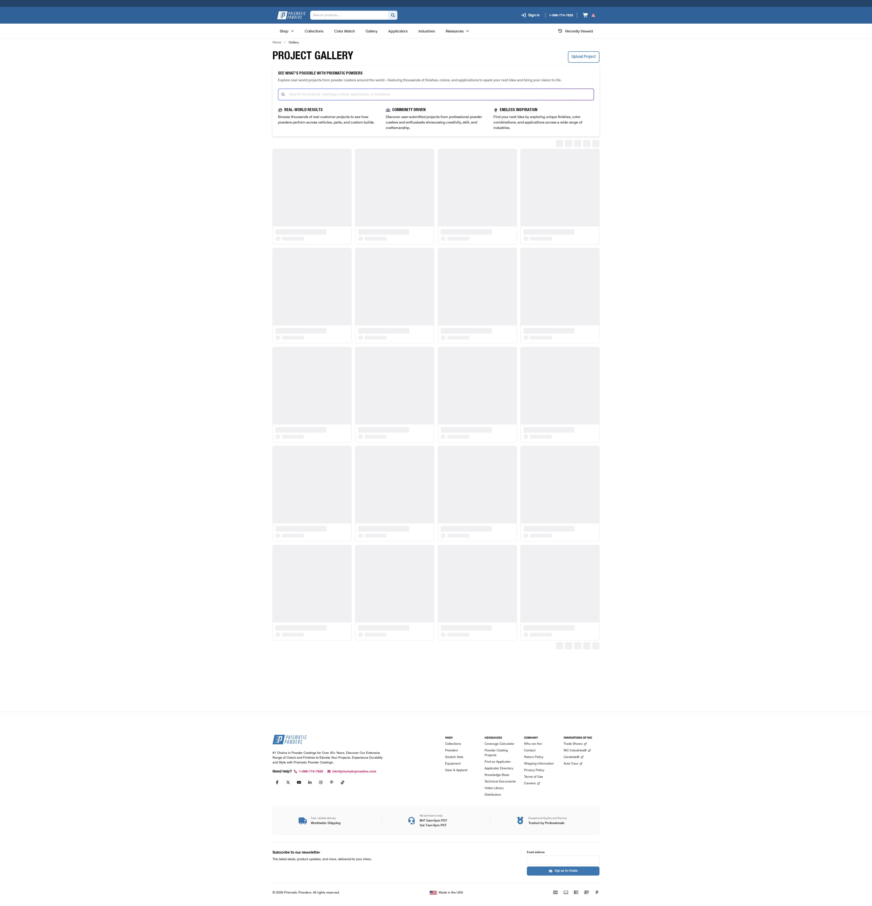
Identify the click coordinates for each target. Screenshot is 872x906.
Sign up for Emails (566, 871)
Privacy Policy (534, 770)
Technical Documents (500, 781)
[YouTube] (298, 782)
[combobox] (436, 94)
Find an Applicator (498, 762)
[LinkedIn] (309, 782)
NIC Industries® (575, 750)
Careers (530, 783)
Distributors (493, 794)
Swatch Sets (454, 757)
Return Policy (533, 757)
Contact (529, 750)
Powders (451, 750)
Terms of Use (533, 777)
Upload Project (584, 57)
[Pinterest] (331, 782)
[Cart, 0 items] (589, 15)
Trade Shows (573, 744)
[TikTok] (342, 782)
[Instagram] (320, 782)
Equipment (453, 763)
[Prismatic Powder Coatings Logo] (291, 15)
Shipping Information (539, 763)
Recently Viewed (579, 31)
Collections (453, 744)
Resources (454, 31)
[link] (294, 42)
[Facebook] (277, 782)
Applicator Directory (499, 768)
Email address (536, 852)
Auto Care (571, 763)
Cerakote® (571, 757)
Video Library (494, 788)
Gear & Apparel (456, 770)
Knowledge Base (497, 775)
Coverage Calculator (499, 744)
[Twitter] (287, 782)
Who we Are (533, 744)
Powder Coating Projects (496, 753)
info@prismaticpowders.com (354, 771)
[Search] (392, 15)
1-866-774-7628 (311, 771)
